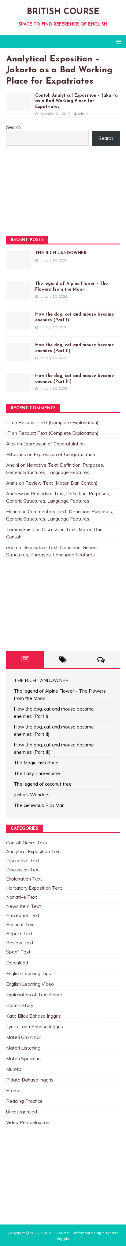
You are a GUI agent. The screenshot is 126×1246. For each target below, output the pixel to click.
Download (17, 963)
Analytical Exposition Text (33, 851)
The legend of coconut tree (43, 784)
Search (13, 127)
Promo (13, 1090)
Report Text (19, 933)
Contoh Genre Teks (26, 843)
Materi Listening (23, 1048)
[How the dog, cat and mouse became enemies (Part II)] (18, 357)
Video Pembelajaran (27, 1122)
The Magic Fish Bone (36, 763)
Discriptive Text (23, 861)
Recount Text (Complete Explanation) (58, 422)
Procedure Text (22, 915)
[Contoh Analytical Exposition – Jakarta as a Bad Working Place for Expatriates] (18, 107)
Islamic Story (19, 1005)
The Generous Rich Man (39, 805)
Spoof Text (18, 952)
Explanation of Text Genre (34, 995)
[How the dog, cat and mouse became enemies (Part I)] (18, 326)
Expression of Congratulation (54, 444)
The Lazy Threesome (37, 773)
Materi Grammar (23, 1037)
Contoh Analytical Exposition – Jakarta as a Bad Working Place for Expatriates (76, 101)
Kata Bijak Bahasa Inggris (33, 1016)
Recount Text (20, 924)
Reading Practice (24, 1101)
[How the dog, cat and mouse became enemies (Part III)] (18, 388)
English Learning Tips (28, 973)
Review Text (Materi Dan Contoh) (61, 483)
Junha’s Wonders (32, 795)
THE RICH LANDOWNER (61, 253)
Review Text (20, 943)
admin (83, 114)
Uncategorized (21, 1112)
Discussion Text (23, 870)
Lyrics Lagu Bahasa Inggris (34, 1027)
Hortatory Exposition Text (34, 888)
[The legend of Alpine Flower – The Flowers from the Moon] (18, 296)
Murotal (14, 1069)
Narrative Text (21, 897)
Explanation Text (24, 879)
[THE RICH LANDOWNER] (18, 265)
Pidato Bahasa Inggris (30, 1080)
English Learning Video (30, 984)
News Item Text (23, 906)
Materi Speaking (23, 1058)
